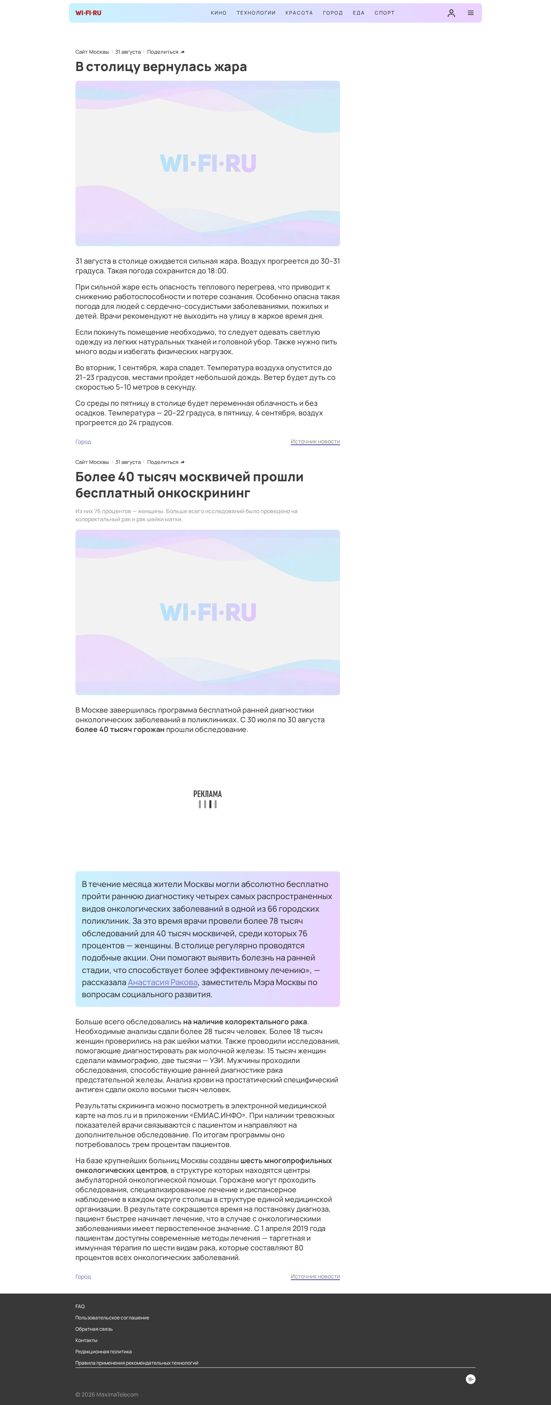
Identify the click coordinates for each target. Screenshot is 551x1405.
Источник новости (315, 441)
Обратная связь (94, 1329)
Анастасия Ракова (163, 982)
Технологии (256, 12)
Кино (219, 12)
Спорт (385, 12)
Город (333, 12)
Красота (299, 12)
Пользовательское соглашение (112, 1318)
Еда (359, 12)
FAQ (80, 1306)
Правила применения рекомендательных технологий (136, 1363)
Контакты (86, 1340)
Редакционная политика (103, 1351)
